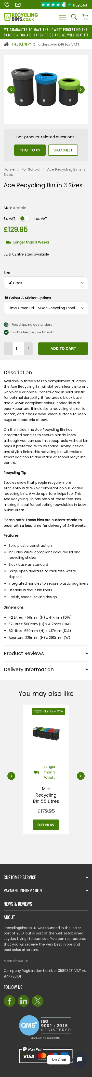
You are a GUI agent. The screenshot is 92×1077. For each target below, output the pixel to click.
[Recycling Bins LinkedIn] (23, 1001)
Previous (11, 90)
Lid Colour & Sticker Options (27, 298)
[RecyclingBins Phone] (7, 5)
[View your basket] (85, 17)
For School (31, 169)
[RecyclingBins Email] (17, 4)
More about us (16, 960)
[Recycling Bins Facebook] (9, 1001)
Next (81, 90)
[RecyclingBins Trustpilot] (64, 4)
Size (7, 272)
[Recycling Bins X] (37, 1001)
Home (9, 169)
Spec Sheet (63, 150)
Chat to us (30, 150)
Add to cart (63, 348)
